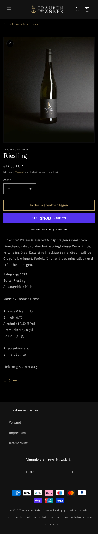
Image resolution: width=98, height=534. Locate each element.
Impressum (17, 433)
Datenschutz (18, 443)
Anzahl (7, 180)
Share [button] (13, 380)
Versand (19, 172)
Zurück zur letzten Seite (21, 24)
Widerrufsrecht (79, 510)
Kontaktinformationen (78, 517)
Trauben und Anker (30, 510)
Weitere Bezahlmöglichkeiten (49, 229)
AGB (44, 517)
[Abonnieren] (72, 472)
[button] (9, 9)
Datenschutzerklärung (23, 517)
